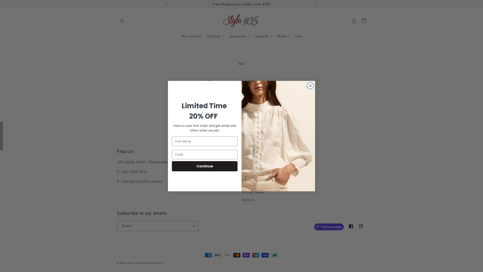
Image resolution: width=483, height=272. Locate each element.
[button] (1, 136)
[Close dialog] (310, 85)
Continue (205, 166)
